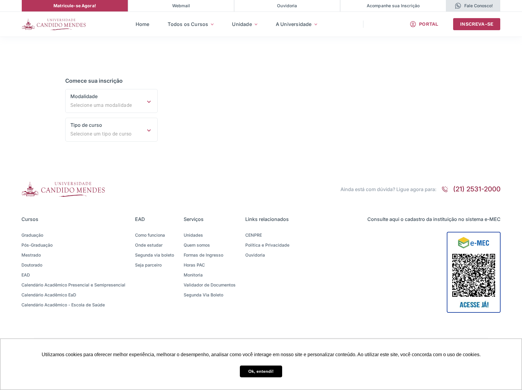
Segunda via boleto (154, 254)
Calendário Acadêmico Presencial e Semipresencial (73, 284)
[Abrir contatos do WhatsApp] (458, 5)
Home (143, 24)
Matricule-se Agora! (74, 5)
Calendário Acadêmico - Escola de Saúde (63, 304)
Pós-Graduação (37, 245)
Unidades (193, 235)
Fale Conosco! (478, 5)
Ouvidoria (287, 5)
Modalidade (84, 96)
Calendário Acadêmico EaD (48, 294)
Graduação (32, 235)
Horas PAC (194, 264)
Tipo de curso (86, 125)
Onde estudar (149, 245)
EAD (25, 274)
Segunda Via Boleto (203, 294)
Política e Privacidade (267, 245)
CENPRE (253, 235)
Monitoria (193, 274)
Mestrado (31, 254)
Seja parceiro (148, 264)
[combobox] (111, 105)
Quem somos (197, 245)
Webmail (181, 5)
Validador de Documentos (210, 284)
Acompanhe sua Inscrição (393, 5)
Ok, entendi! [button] (261, 371)
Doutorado (31, 264)
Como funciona (150, 235)
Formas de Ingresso (203, 254)
